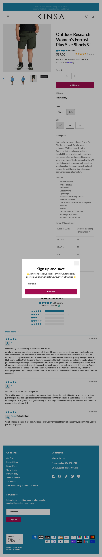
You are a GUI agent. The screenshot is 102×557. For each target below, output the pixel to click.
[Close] (76, 263)
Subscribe (51, 291)
